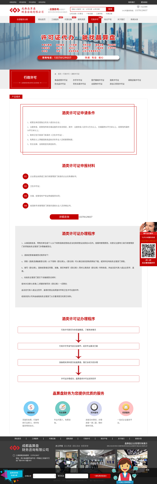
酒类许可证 (75, 74)
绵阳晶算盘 (22, 2)
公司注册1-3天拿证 (76, 14)
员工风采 (67, 446)
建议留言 (144, 2)
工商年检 (99, 14)
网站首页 (42, 19)
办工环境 (59, 446)
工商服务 (55, 19)
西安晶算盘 (32, 2)
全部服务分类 (22, 19)
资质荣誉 (84, 446)
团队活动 (76, 446)
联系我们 (131, 2)
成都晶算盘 (13, 2)
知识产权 (108, 19)
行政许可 (94, 19)
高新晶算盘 (42, 2)
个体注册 (89, 14)
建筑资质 (81, 19)
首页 (59, 74)
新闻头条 (134, 19)
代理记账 (109, 14)
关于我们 (121, 19)
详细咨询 (64, 216)
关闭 (147, 470)
